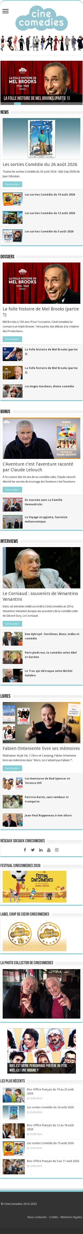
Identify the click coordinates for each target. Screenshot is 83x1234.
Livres (5, 696)
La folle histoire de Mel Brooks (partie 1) (37, 98)
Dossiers (7, 257)
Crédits (53, 1217)
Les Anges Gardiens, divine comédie (49, 386)
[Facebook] (24, 850)
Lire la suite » (12, 184)
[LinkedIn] (40, 850)
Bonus (5, 412)
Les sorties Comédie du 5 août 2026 (49, 231)
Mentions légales (71, 1217)
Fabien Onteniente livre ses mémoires (41, 748)
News (4, 112)
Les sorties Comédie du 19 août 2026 (50, 194)
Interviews (9, 541)
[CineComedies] (41, 17)
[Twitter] (32, 850)
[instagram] (56, 850)
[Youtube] (48, 850)
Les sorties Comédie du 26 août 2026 (40, 164)
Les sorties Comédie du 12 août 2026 (50, 213)
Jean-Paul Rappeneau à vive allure (48, 815)
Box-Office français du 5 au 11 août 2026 (53, 1161)
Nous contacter (37, 1217)
